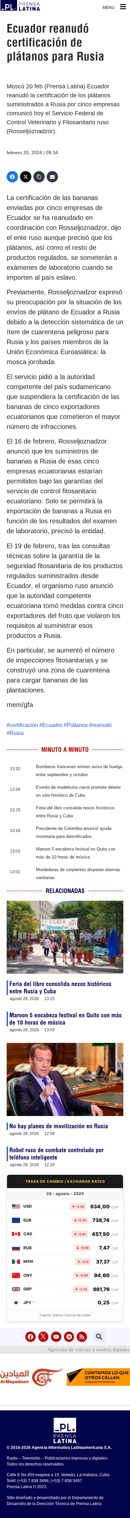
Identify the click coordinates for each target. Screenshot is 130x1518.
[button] (99, 1336)
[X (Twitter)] (25, 176)
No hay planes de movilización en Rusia (58, 1126)
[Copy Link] (39, 176)
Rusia (17, 733)
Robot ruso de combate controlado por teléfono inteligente (56, 1153)
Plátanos (77, 725)
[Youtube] (56, 1337)
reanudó (102, 725)
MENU (109, 7)
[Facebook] (12, 176)
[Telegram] (69, 1337)
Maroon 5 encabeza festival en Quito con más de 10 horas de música (65, 1018)
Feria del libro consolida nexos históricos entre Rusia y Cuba (60, 987)
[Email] (52, 176)
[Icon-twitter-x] (43, 1337)
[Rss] (82, 1337)
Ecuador (52, 725)
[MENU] (123, 6)
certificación (24, 725)
